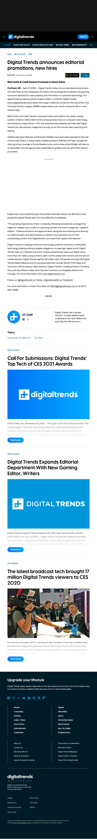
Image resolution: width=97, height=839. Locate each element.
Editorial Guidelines (21, 756)
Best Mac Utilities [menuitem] (62, 45)
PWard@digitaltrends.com (63, 286)
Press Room (34, 802)
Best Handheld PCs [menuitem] (79, 45)
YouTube (24, 698)
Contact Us (18, 747)
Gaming (17, 716)
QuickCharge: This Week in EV (19, 338)
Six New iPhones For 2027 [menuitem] (42, 45)
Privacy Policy (34, 798)
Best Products (63, 724)
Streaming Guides (65, 720)
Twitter (19, 698)
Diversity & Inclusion (14, 807)
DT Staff (12, 75)
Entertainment (20, 728)
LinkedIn (39, 698)
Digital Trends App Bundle (68, 760)
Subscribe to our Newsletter (68, 743)
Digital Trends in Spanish (67, 756)
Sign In (83, 36)
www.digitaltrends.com (19, 102)
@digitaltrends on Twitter (30, 279)
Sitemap (32, 807)
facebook (24, 319)
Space (60, 716)
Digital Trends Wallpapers (67, 752)
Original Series (64, 732)
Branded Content (64, 747)
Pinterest (34, 698)
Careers (10, 798)
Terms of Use (11, 812)
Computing (18, 711)
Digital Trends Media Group (21, 823)
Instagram (14, 698)
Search (93, 37)
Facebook (8, 698)
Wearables (62, 711)
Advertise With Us (21, 752)
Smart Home (19, 724)
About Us (17, 743)
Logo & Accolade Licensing (24, 760)
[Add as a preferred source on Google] (72, 75)
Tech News (38, 338)
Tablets (61, 707)
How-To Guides (64, 728)
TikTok (29, 698)
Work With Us (12, 802)
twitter (28, 319)
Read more (15, 440)
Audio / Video (19, 720)
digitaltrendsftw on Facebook (58, 279)
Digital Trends (16, 40)
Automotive (18, 732)
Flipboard (44, 698)
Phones (17, 707)
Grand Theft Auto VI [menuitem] (22, 45)
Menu (4, 37)
